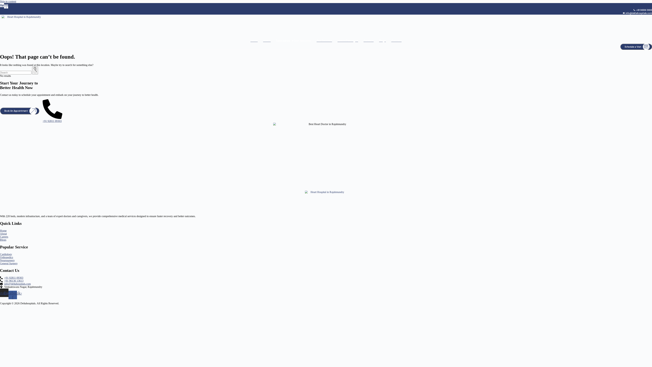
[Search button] (35, 70)
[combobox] (15, 72)
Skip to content (8, 1)
